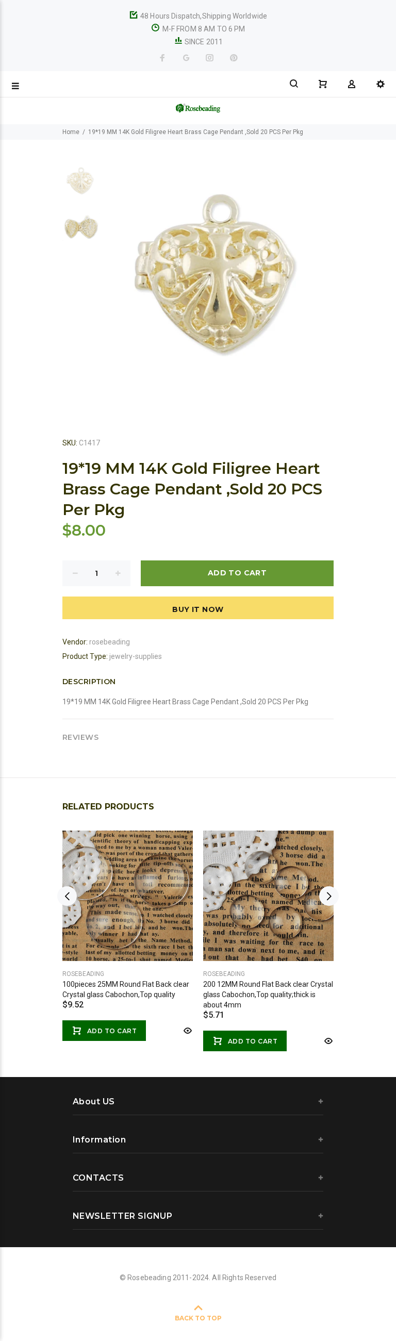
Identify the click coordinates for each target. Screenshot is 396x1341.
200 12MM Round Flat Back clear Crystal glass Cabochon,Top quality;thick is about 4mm (268, 994)
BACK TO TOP (198, 1318)
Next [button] (329, 896)
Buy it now (197, 609)
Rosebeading (83, 974)
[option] (81, 186)
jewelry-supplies (135, 656)
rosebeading (109, 642)
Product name (86, 1300)
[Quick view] (186, 1030)
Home (70, 132)
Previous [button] (67, 896)
